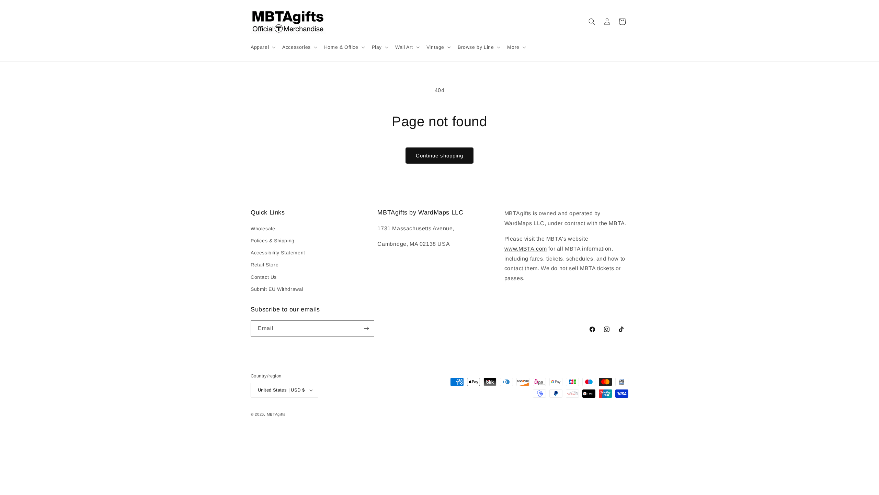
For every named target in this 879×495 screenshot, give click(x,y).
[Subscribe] (366, 328)
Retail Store (264, 264)
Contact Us (264, 277)
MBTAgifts (276, 414)
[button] (262, 47)
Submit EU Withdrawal (277, 289)
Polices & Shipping (273, 240)
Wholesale (263, 228)
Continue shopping (439, 155)
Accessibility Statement (278, 252)
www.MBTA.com (525, 249)
